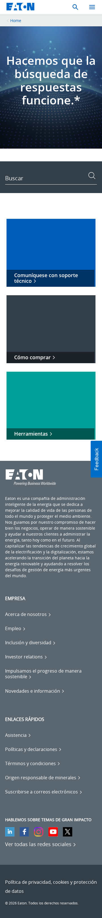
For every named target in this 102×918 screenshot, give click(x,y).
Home (15, 20)
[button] (96, 459)
